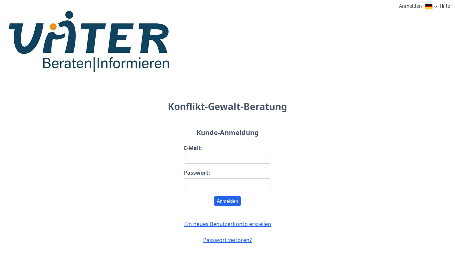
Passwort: (197, 172)
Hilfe (445, 6)
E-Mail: (193, 148)
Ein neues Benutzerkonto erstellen (227, 224)
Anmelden (227, 201)
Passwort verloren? (227, 240)
